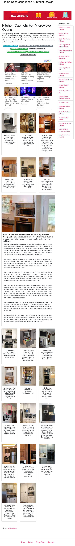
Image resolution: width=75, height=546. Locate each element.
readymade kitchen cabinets (27, 46)
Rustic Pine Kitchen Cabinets (65, 40)
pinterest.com (12, 528)
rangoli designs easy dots (28, 54)
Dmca (23, 542)
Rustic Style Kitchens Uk (65, 92)
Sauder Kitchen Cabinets (63, 34)
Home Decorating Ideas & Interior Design (28, 1)
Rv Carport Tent (63, 102)
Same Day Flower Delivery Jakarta (64, 46)
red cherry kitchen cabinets (37, 49)
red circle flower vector (10, 46)
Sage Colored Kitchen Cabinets (65, 80)
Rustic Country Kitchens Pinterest (64, 130)
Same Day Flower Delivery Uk (64, 69)
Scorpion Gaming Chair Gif (64, 136)
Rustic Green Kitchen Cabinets (65, 51)
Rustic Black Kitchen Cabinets (65, 113)
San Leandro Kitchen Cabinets (65, 63)
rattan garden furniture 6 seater (16, 51)
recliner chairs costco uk (45, 46)
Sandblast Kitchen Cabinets (64, 107)
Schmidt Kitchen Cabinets (64, 75)
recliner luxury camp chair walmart (38, 51)
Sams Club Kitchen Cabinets (64, 28)
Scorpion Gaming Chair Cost (64, 57)
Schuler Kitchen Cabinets (63, 86)
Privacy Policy (40, 542)
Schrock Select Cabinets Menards (64, 98)
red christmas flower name (19, 49)
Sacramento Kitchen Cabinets (65, 124)
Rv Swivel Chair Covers (63, 119)
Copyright (51, 542)
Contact (30, 542)
